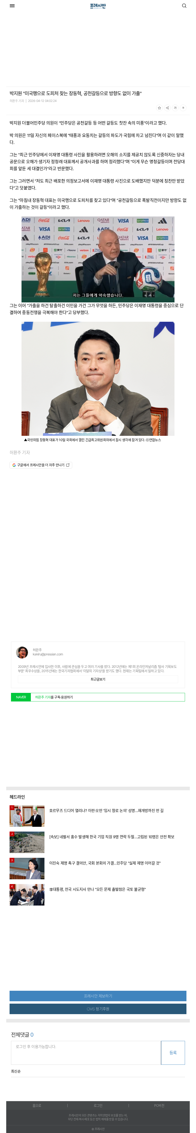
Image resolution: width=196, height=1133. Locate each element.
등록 (173, 1052)
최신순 (16, 1071)
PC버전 (159, 1105)
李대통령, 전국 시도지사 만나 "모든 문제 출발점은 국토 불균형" (97, 889)
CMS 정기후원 (98, 1009)
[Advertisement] (46, 49)
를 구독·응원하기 (54, 697)
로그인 (98, 1105)
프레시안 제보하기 (98, 996)
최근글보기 (98, 679)
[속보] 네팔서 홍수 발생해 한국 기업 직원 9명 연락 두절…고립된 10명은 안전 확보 (111, 836)
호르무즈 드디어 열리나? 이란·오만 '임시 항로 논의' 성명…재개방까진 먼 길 (106, 810)
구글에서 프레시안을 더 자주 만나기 (41, 465)
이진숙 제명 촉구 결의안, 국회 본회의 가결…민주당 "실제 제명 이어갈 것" (104, 863)
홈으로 (37, 1105)
